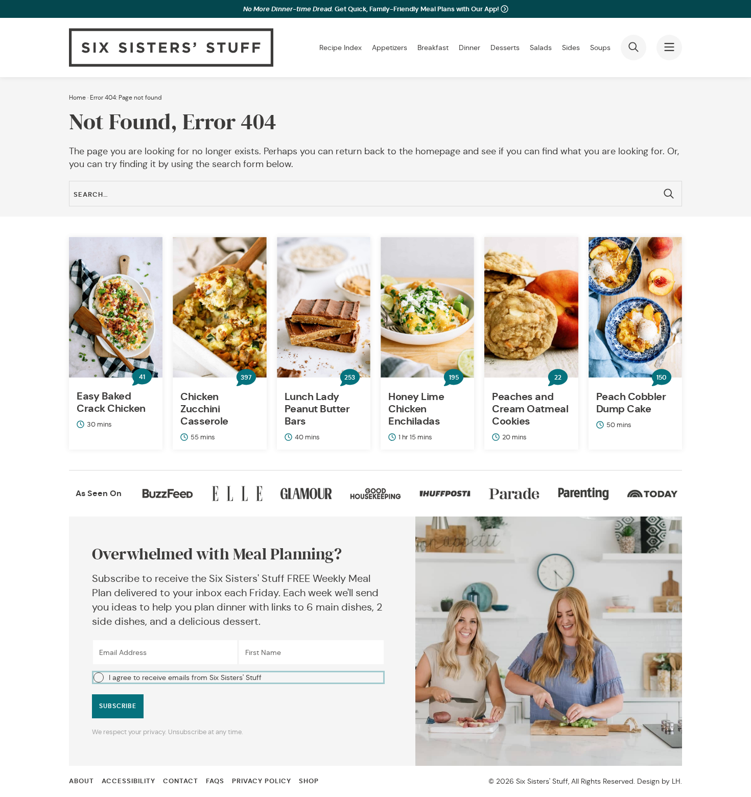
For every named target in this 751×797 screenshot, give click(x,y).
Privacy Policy (261, 781)
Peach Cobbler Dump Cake (631, 402)
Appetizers (389, 47)
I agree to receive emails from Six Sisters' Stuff (185, 677)
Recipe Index (340, 47)
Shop (309, 781)
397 (246, 377)
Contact (180, 781)
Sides (571, 47)
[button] (238, 677)
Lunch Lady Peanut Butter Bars (317, 409)
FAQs (215, 781)
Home (77, 97)
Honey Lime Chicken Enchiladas (416, 409)
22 (557, 377)
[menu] (669, 47)
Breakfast (433, 47)
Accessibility (128, 781)
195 (454, 377)
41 (142, 377)
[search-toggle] (633, 47)
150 (661, 377)
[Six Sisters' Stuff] (171, 47)
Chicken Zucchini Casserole (204, 409)
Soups (600, 47)
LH (676, 781)
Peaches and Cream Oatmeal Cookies (530, 409)
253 (349, 377)
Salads (541, 47)
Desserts (505, 47)
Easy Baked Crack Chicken (111, 402)
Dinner (469, 47)
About (81, 781)
